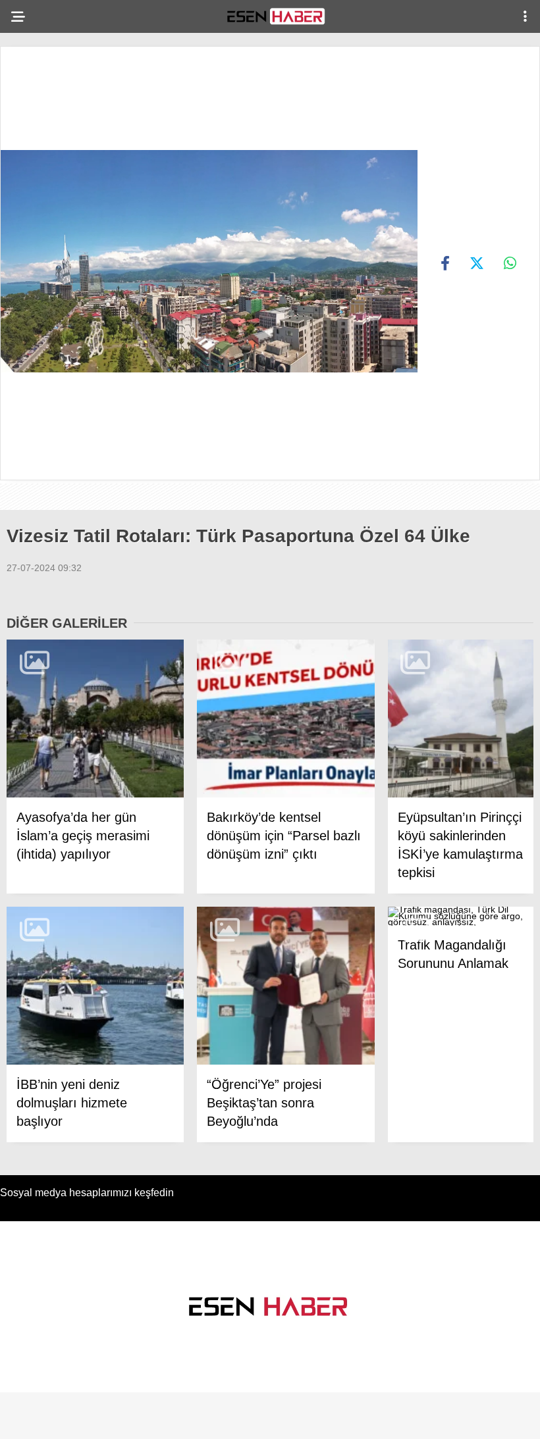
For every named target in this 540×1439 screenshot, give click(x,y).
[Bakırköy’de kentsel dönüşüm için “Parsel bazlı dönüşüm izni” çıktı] (285, 719)
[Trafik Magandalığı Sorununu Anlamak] (460, 916)
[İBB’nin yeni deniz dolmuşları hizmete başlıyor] (95, 986)
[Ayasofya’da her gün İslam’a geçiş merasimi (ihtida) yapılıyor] (95, 719)
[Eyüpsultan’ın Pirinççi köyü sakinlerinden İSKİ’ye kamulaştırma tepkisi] (460, 719)
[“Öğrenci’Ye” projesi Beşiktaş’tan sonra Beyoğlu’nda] (285, 986)
